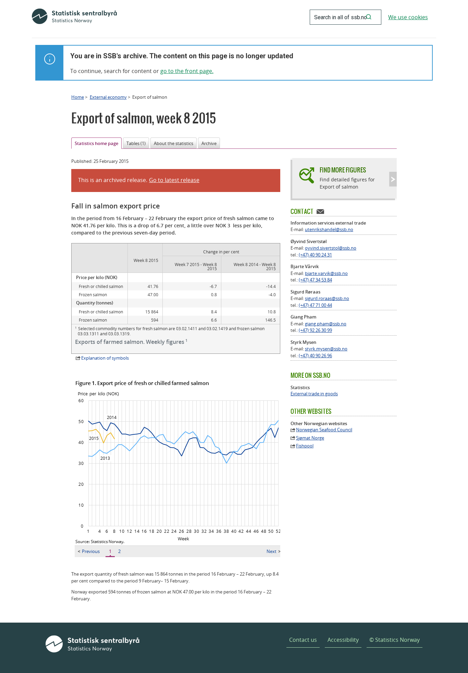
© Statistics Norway (394, 640)
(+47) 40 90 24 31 (315, 255)
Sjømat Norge (310, 438)
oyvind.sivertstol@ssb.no (330, 248)
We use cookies (408, 17)
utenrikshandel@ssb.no (329, 229)
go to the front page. (186, 71)
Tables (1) (136, 143)
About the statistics (173, 143)
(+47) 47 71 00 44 (315, 305)
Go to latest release (174, 180)
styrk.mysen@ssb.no (326, 349)
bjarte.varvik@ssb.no (326, 273)
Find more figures (343, 170)
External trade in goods (314, 394)
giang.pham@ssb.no (325, 324)
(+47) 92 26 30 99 (315, 330)
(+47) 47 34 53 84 (315, 280)
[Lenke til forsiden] (74, 17)
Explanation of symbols (105, 358)
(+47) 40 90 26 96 (315, 355)
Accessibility (343, 640)
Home (77, 97)
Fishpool (304, 446)
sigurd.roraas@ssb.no (327, 298)
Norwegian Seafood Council (324, 430)
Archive (209, 143)
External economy (108, 97)
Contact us (303, 640)
